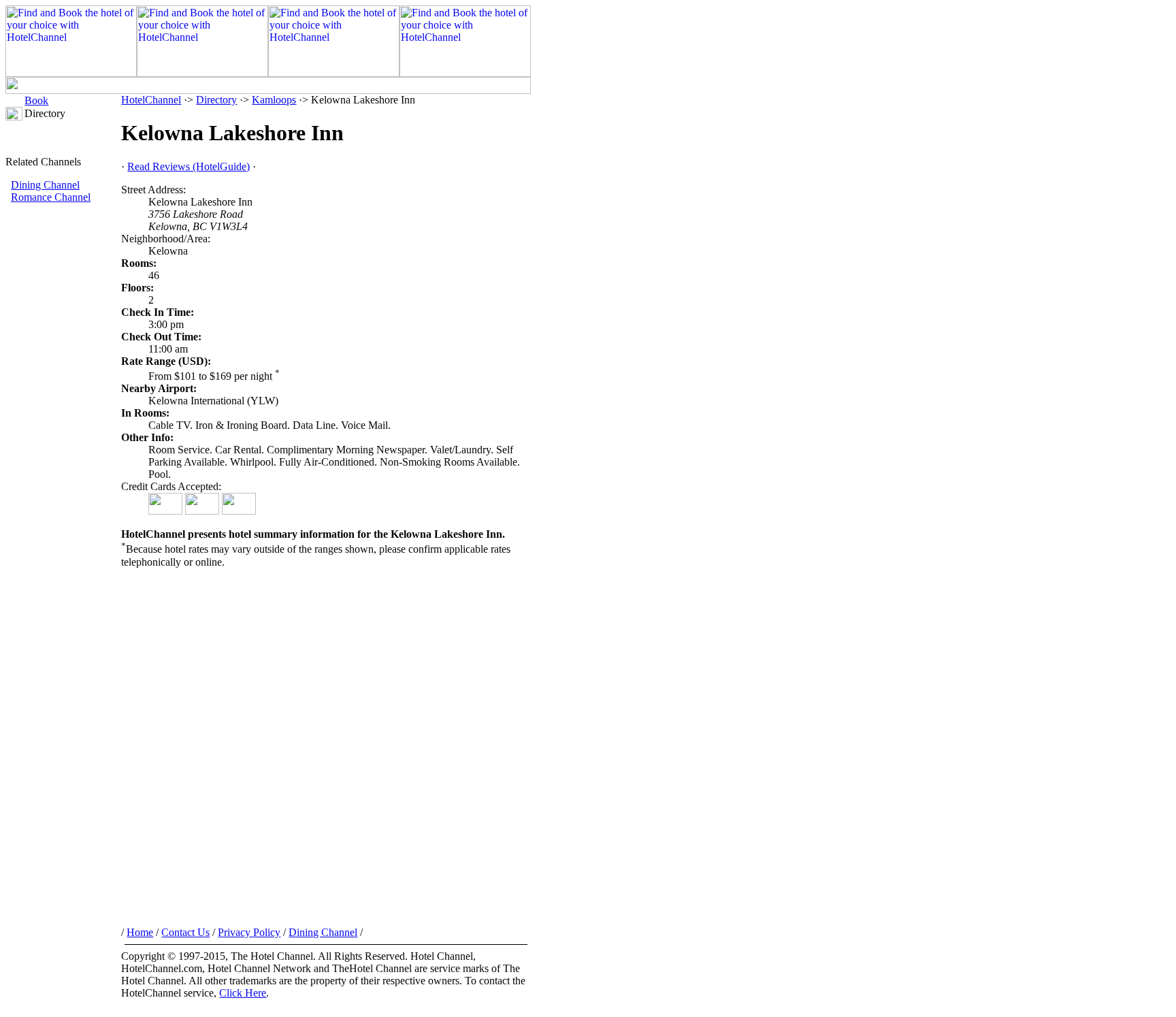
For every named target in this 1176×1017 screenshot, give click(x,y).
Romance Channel (51, 197)
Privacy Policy (249, 932)
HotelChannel (151, 100)
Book (36, 100)
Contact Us (185, 932)
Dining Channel (45, 185)
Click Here (242, 993)
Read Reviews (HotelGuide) (188, 166)
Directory (216, 100)
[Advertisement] (63, 432)
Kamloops (274, 100)
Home (140, 932)
